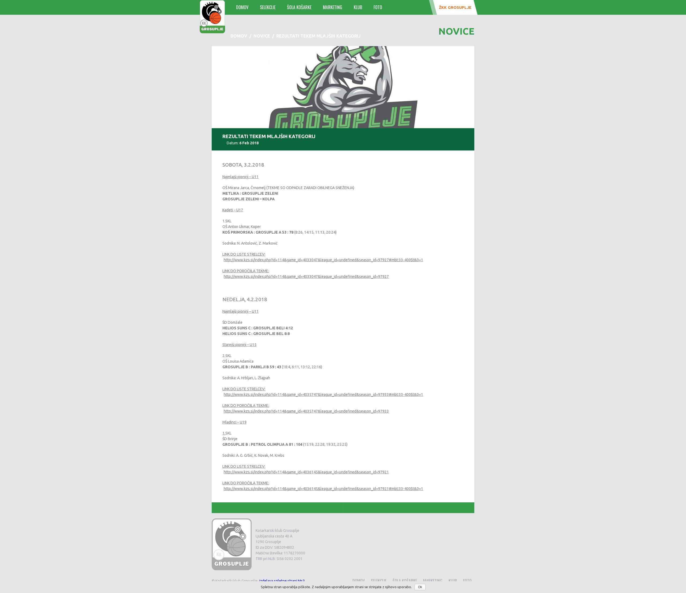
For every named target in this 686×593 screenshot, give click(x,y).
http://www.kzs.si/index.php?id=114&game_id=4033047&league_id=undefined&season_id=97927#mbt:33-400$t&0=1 (323, 260)
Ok (420, 587)
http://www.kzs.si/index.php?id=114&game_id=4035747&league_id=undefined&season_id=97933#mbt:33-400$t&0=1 (323, 394)
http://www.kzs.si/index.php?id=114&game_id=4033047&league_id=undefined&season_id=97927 (306, 276)
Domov (242, 7)
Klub (358, 7)
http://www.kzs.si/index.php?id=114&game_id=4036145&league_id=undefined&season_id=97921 (306, 472)
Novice (261, 36)
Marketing (332, 7)
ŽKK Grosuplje (455, 7)
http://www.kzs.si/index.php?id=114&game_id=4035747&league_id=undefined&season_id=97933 (306, 411)
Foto (378, 7)
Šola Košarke (299, 7)
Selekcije (267, 7)
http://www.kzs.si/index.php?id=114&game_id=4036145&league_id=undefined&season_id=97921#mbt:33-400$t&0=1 (323, 489)
